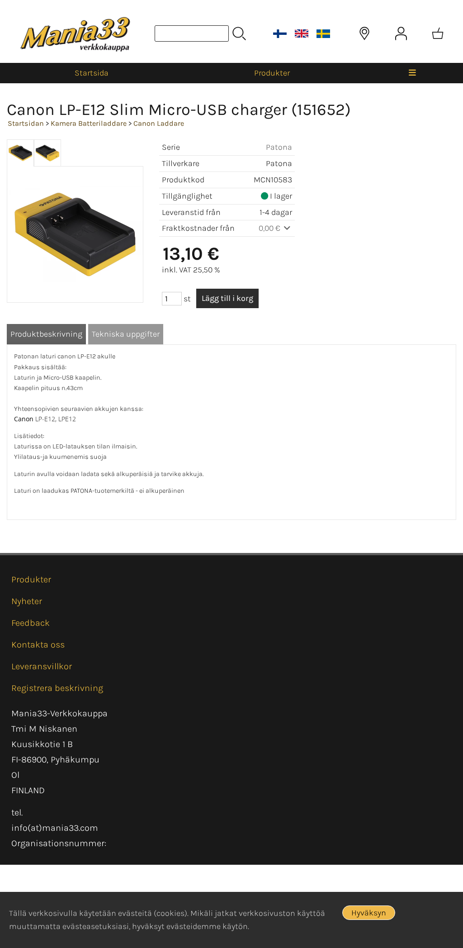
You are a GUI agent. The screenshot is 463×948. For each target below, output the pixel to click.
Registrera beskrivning (57, 688)
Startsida (92, 73)
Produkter (272, 73)
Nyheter (26, 601)
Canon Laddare (158, 123)
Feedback (30, 623)
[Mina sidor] (401, 33)
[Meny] (412, 73)
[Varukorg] (437, 33)
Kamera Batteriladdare (89, 123)
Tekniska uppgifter (126, 334)
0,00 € (270, 228)
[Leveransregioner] (364, 33)
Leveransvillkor (41, 666)
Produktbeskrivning (46, 334)
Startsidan (26, 123)
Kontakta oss (38, 644)
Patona (279, 147)
